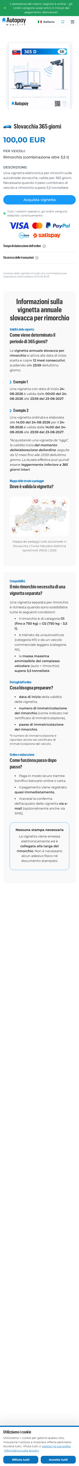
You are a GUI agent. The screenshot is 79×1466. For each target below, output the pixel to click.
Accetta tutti (58, 1460)
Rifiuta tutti (20, 1460)
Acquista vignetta (39, 200)
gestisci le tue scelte (56, 1446)
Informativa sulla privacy (21, 1450)
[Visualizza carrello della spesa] (62, 22)
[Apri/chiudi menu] (72, 22)
